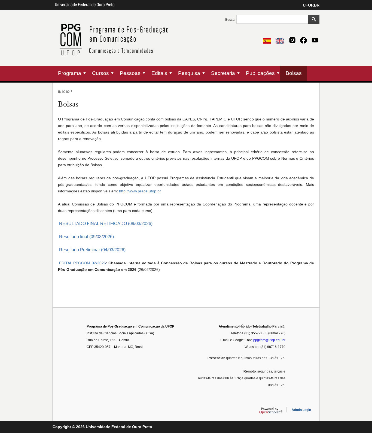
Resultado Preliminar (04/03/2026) (92, 249)
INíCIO (64, 92)
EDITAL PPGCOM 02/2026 (82, 263)
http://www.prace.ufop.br (140, 191)
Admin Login (301, 410)
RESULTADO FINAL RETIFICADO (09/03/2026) (106, 223)
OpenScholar (270, 410)
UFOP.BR (311, 5)
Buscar (230, 20)
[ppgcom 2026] (116, 62)
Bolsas (294, 73)
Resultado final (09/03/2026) (86, 236)
